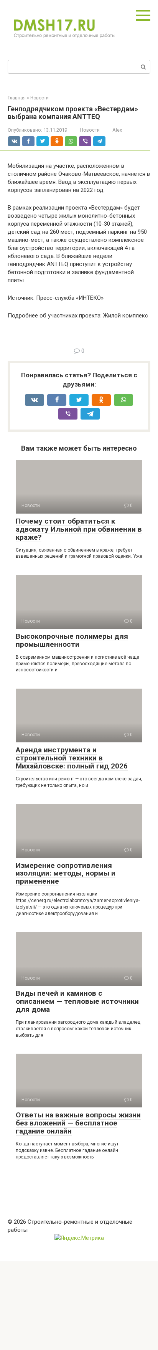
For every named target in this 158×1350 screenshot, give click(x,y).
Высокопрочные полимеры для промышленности (72, 640)
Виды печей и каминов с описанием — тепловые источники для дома (77, 1001)
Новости (90, 130)
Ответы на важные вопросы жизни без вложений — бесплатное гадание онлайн (78, 1122)
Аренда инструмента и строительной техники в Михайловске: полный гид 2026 (72, 757)
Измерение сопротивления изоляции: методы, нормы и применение (65, 873)
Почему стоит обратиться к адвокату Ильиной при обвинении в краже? (79, 529)
